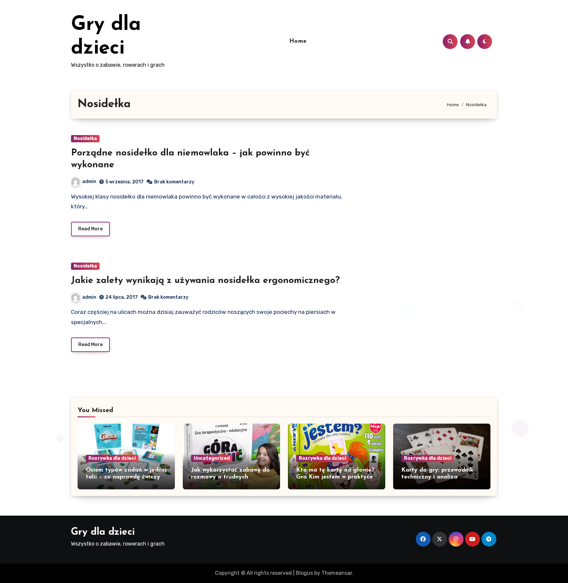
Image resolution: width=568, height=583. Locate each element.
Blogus (304, 573)
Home (298, 41)
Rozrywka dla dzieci (112, 458)
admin (89, 181)
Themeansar (336, 573)
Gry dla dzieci (103, 532)
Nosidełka (85, 138)
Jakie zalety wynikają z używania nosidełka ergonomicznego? (205, 280)
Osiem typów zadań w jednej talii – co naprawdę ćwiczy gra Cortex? (126, 477)
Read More (90, 229)
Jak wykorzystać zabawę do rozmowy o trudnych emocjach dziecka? (230, 477)
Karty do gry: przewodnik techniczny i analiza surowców (437, 477)
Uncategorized (212, 458)
